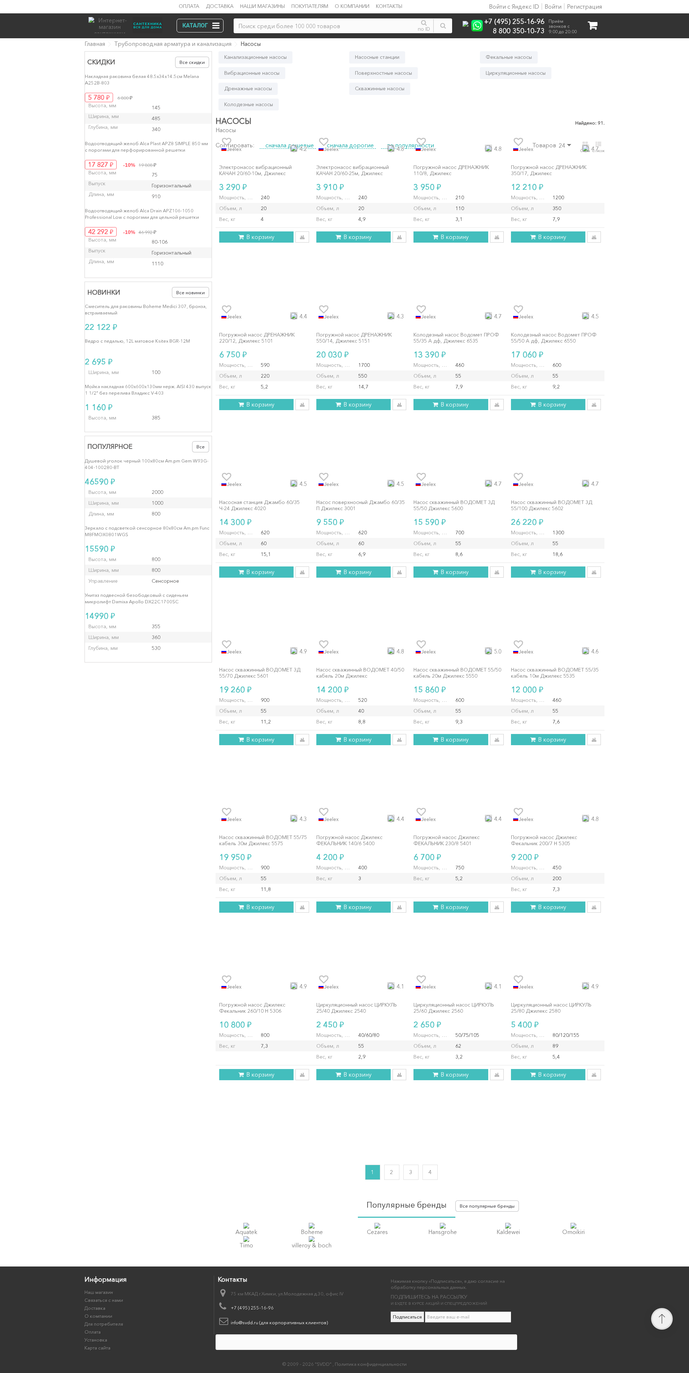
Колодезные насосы (248, 104)
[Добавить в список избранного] (227, 142)
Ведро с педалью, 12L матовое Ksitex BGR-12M (137, 341)
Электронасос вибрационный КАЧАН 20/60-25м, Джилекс (352, 170)
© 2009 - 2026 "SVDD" (307, 1364)
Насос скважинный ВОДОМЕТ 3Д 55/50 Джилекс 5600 (454, 505)
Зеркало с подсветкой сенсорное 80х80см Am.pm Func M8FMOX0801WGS (147, 531)
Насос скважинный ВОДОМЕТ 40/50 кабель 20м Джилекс (360, 673)
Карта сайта (97, 1348)
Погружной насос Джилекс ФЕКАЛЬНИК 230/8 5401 (446, 840)
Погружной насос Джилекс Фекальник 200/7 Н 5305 (544, 840)
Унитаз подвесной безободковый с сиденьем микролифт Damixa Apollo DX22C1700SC (136, 598)
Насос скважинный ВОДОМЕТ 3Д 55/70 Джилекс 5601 (259, 673)
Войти (553, 6)
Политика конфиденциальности (371, 1364)
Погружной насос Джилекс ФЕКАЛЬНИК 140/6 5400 (349, 840)
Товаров (544, 145)
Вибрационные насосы (252, 73)
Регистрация (584, 6)
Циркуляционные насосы (516, 73)
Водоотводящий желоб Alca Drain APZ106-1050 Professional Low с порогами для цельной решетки (142, 214)
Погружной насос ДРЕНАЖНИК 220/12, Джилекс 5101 (257, 338)
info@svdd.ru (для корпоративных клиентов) (279, 1322)
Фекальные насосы (509, 57)
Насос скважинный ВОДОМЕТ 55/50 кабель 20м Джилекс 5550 (457, 673)
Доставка (220, 6)
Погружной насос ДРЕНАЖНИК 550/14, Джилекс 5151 (354, 338)
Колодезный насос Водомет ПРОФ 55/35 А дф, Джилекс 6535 (456, 338)
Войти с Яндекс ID (513, 6)
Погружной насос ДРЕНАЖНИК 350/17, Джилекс (548, 170)
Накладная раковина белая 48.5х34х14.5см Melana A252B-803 (142, 79)
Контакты (389, 6)
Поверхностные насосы (383, 73)
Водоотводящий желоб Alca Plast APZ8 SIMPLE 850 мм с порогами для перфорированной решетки (146, 146)
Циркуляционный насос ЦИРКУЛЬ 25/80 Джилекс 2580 (551, 1008)
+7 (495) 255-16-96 (514, 21)
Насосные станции (377, 57)
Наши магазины (262, 6)
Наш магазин (98, 1292)
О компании (352, 6)
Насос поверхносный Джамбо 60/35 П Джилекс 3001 (360, 505)
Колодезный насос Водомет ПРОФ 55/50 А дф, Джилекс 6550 (554, 338)
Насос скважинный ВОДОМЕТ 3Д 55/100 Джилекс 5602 (551, 505)
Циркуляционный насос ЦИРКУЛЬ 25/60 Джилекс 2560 (453, 1008)
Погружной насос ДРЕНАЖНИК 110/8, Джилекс (451, 170)
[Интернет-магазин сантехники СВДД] (127, 23)
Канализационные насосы (255, 57)
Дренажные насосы (248, 88)
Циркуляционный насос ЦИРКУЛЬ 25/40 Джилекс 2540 (356, 1008)
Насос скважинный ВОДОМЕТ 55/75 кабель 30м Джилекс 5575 (263, 840)
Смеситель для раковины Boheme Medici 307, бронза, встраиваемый (146, 309)
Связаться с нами (103, 1300)
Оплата (189, 6)
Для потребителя (103, 1324)
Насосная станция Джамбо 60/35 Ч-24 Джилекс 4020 (259, 505)
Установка (95, 1340)
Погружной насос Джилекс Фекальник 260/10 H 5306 (252, 1008)
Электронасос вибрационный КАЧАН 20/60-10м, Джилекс (255, 170)
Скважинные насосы (379, 88)
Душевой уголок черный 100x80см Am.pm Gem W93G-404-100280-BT (146, 464)
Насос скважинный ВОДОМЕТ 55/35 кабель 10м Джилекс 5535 (555, 673)
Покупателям (309, 6)
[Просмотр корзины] (592, 27)
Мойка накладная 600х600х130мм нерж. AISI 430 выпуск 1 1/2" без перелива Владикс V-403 (148, 389)
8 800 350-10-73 (519, 30)
